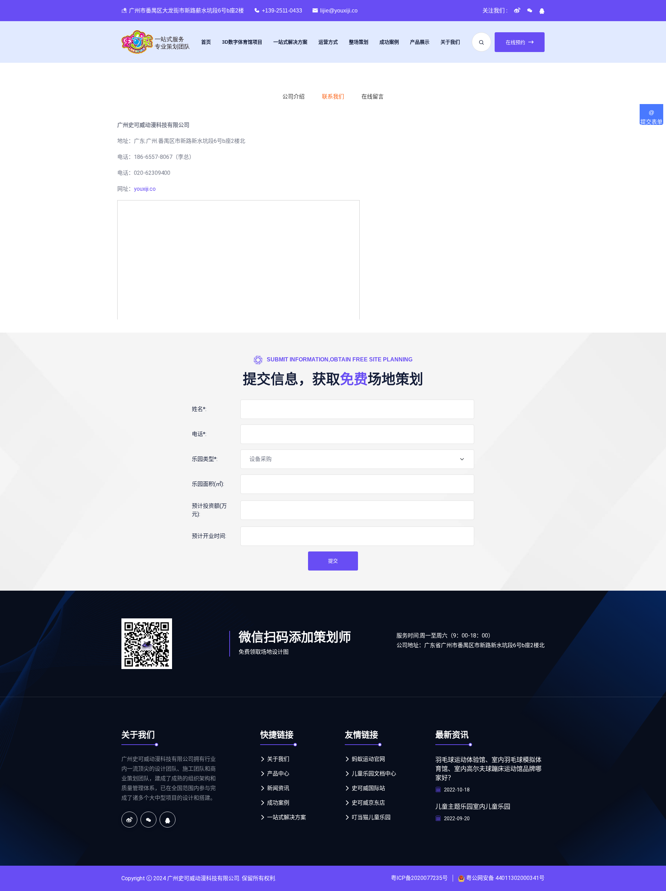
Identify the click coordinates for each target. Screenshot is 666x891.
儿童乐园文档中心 (374, 773)
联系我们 (333, 97)
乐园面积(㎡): (208, 484)
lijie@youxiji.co (339, 11)
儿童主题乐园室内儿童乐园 (472, 806)
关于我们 (450, 42)
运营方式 (328, 42)
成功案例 (389, 42)
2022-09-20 (456, 818)
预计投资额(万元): (209, 510)
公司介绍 (293, 97)
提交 (333, 561)
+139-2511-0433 (282, 11)
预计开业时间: (209, 536)
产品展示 (419, 42)
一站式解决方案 (290, 42)
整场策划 (358, 42)
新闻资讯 (278, 788)
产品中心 (278, 773)
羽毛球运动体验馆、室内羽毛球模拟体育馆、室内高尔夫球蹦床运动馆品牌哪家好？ (488, 768)
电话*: (199, 434)
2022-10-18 (456, 790)
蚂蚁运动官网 (368, 759)
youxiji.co (145, 189)
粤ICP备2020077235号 (419, 878)
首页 (206, 42)
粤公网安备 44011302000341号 (505, 878)
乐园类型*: (204, 459)
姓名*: (199, 409)
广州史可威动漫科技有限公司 (203, 878)
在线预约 (515, 42)
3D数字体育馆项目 (242, 42)
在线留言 (372, 97)
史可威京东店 (368, 802)
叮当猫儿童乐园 (371, 817)
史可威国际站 (368, 788)
